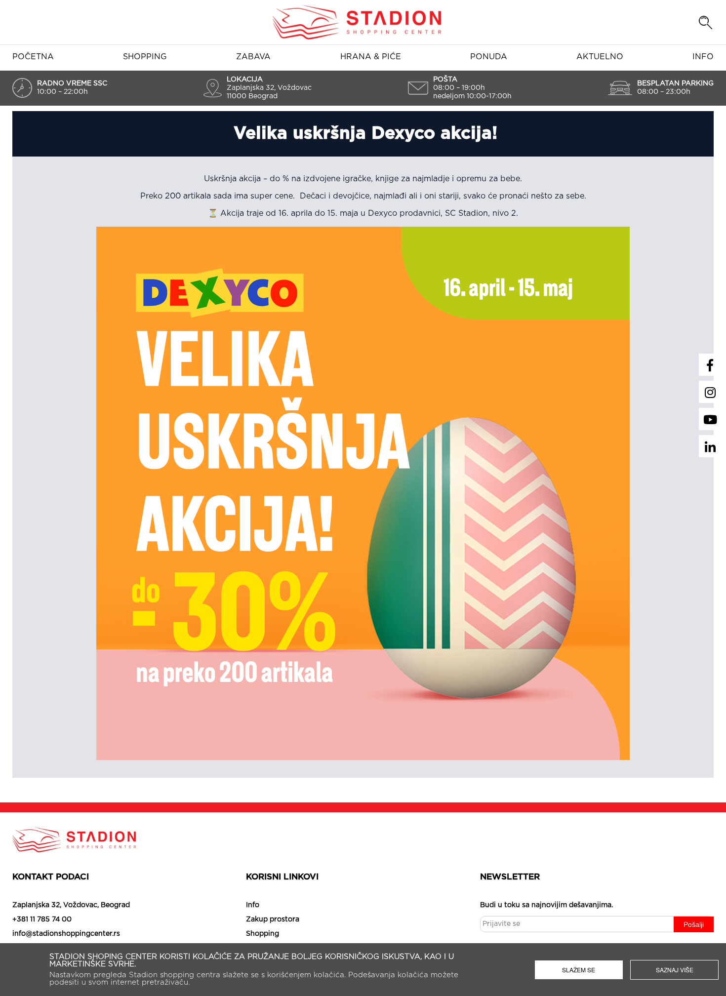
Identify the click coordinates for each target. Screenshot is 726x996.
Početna (33, 57)
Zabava (253, 57)
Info (703, 57)
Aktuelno (599, 57)
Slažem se (578, 969)
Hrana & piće (370, 57)
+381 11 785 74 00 (42, 919)
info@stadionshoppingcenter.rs (66, 933)
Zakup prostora (272, 919)
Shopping (145, 57)
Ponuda (488, 57)
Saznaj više (674, 969)
